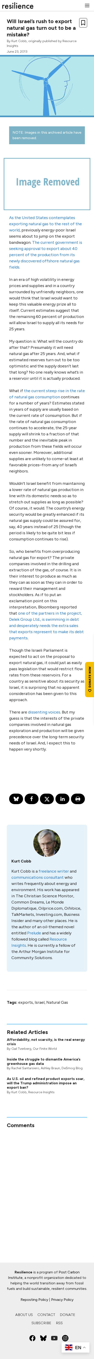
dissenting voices (44, 712)
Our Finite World (45, 1049)
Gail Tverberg (21, 1049)
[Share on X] (47, 799)
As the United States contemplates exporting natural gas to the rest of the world (45, 224)
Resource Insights (41, 1092)
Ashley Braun (50, 1068)
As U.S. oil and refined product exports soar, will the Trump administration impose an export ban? (45, 1083)
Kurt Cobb (19, 41)
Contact (46, 1315)
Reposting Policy (34, 1299)
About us (24, 1315)
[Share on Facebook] (32, 799)
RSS (59, 1323)
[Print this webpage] (78, 799)
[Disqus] (47, 1185)
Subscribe (41, 1323)
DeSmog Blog (72, 1068)
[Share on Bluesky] (16, 799)
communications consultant (37, 877)
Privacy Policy (62, 1299)
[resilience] (17, 5)
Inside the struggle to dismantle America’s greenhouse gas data (44, 1061)
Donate (67, 1315)
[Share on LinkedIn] (62, 799)
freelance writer (54, 871)
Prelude (34, 933)
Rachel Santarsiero (25, 1068)
